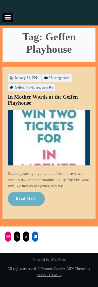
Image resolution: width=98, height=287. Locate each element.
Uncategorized (59, 78)
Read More (26, 198)
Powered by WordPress (49, 260)
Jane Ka (47, 87)
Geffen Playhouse (27, 87)
